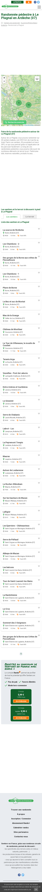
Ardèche (4, 25)
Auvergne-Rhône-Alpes (29, 23)
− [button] (4, 81)
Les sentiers (11, 217)
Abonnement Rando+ (21, 823)
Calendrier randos (21, 828)
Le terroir (30, 217)
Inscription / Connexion (21, 819)
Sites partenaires (21, 832)
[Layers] (37, 78)
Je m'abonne (21, 701)
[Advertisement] (21, 51)
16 (29, 105)
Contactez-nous (21, 837)
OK (36, 889)
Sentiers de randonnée (12, 23)
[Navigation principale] (39, 7)
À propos (17, 2)
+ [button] (4, 77)
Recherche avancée (16, 122)
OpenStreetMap (29, 125)
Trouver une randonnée (21, 810)
